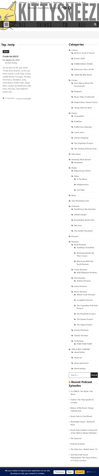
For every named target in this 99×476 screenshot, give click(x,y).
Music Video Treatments (84, 97)
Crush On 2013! (10, 56)
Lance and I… (79, 132)
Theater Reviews (81, 335)
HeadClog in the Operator (85, 209)
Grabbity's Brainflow (85, 247)
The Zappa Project (84, 325)
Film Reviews (79, 278)
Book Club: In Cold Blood (81, 416)
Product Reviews (81, 330)
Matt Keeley (12, 63)
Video (76, 176)
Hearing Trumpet (78, 444)
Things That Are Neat (83, 108)
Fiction (74, 113)
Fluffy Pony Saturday (83, 127)
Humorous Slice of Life (84, 69)
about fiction (79, 352)
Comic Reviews (80, 269)
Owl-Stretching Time (80, 201)
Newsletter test (72, 2)
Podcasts (75, 206)
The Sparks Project (85, 319)
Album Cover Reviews (86, 294)
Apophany (78, 162)
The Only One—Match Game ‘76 (84, 449)
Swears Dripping (81, 138)
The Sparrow (76, 438)
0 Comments (9, 98)
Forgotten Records (85, 300)
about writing (79, 368)
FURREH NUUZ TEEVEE (83, 64)
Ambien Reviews (84, 281)
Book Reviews (80, 244)
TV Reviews (79, 341)
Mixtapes (78, 91)
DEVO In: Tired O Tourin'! (84, 53)
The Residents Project (86, 314)
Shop (84, 2)
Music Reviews (80, 292)
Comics (74, 50)
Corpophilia (79, 116)
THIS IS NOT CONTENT (80, 349)
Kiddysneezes (83, 184)
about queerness (81, 363)
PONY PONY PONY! (84, 344)
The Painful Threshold (83, 231)
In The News (82, 179)
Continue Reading (22, 99)
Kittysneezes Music (82, 171)
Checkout (23, 2)
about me (78, 357)
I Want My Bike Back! (83, 75)
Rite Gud (77, 225)
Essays (74, 80)
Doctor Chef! (79, 58)
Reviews (75, 242)
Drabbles (78, 121)
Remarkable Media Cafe (84, 220)
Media (74, 168)
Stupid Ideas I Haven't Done (85, 102)
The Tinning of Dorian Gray (85, 149)
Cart (13, 2)
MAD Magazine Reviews (87, 272)
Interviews (76, 154)
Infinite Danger (80, 214)
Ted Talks (81, 190)
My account (45, 2)
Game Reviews (80, 286)
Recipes (74, 236)
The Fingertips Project (83, 143)
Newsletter (57, 2)
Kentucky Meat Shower (81, 159)
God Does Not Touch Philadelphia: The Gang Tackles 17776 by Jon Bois (84, 458)
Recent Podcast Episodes (80, 384)
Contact (33, 2)
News (6, 52)
